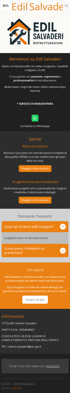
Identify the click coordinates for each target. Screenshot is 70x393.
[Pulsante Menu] (66, 5)
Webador (53, 366)
